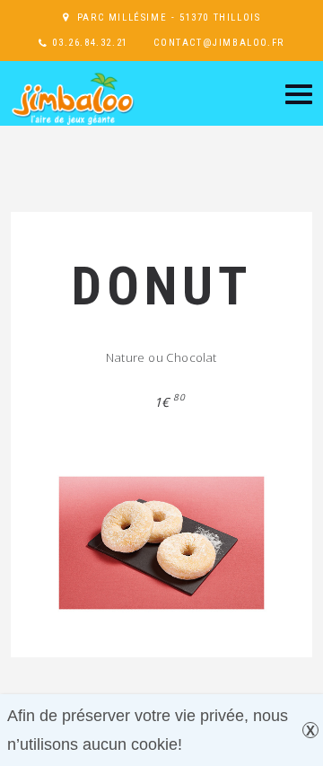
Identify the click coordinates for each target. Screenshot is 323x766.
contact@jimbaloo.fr (218, 42)
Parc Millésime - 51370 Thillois (169, 17)
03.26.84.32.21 (89, 42)
